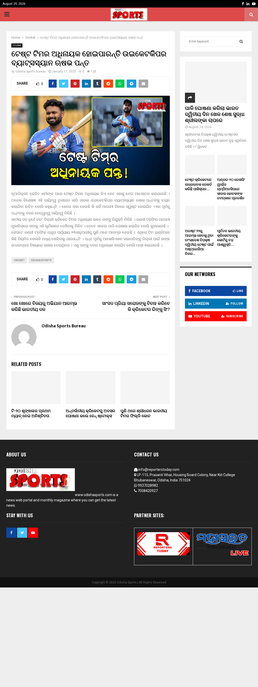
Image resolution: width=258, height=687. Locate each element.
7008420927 (148, 491)
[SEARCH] (241, 41)
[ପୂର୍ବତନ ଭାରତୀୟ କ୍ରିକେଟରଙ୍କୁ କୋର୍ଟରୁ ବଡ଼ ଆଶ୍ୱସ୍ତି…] (232, 216)
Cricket (17, 45)
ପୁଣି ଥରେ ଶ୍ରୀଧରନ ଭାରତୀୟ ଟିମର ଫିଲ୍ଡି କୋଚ (143, 414)
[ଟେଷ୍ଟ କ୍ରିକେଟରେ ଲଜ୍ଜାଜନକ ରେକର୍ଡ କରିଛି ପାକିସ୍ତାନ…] (200, 165)
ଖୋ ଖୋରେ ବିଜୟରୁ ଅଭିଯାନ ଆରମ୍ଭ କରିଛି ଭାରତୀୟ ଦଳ (44, 306)
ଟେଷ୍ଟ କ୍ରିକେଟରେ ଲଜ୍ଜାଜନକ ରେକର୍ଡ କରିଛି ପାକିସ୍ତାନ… (198, 184)
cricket (19, 260)
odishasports (41, 260)
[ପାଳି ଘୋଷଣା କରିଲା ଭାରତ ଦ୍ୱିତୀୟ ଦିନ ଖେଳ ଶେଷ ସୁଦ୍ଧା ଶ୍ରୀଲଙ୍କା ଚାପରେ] (216, 82)
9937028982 (148, 485)
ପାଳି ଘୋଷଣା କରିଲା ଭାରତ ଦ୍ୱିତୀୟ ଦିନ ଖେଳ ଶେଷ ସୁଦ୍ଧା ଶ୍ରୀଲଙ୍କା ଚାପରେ (215, 114)
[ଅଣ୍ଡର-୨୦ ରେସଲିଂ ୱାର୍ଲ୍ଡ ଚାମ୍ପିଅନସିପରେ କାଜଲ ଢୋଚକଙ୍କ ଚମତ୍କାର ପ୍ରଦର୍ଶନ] (232, 165)
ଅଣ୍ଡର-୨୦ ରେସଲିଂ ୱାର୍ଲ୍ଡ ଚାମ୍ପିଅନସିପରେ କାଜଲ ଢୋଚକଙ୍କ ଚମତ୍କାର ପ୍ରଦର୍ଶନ (231, 189)
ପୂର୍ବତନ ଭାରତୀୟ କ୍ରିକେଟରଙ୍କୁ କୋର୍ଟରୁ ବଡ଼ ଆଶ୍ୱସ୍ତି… (229, 238)
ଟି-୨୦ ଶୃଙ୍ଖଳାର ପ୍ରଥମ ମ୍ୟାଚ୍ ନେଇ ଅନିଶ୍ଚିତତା (31, 414)
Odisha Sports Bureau (30, 71)
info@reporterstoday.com (158, 470)
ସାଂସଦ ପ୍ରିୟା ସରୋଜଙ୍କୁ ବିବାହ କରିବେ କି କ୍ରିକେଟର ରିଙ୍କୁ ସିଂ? (136, 306)
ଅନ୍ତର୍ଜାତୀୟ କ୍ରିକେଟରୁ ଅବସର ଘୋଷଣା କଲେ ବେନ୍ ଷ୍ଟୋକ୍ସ (90, 414)
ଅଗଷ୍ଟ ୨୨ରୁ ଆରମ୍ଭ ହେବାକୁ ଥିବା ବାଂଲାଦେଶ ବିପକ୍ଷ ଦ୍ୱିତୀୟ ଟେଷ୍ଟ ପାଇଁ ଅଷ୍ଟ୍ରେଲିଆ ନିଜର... (199, 242)
